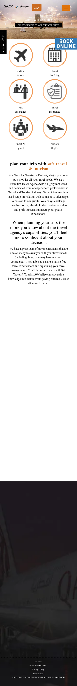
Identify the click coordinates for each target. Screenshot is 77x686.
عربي (37, 7)
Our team (38, 661)
